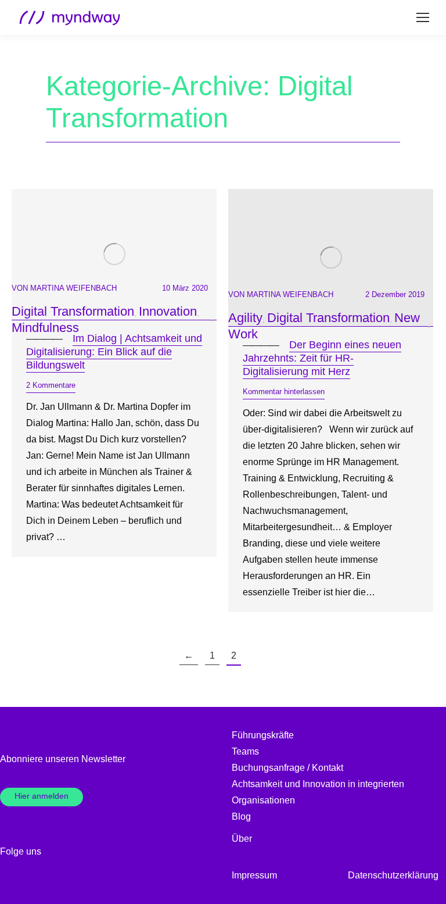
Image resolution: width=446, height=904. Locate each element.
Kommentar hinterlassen (284, 391)
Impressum (254, 875)
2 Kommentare (50, 385)
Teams (245, 751)
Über (242, 839)
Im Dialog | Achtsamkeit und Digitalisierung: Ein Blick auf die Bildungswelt (114, 352)
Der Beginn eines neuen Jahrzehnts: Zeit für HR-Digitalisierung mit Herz (322, 358)
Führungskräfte (263, 735)
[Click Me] (57, 851)
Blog (241, 816)
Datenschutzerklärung (393, 875)
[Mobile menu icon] (422, 17)
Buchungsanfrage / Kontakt (287, 768)
